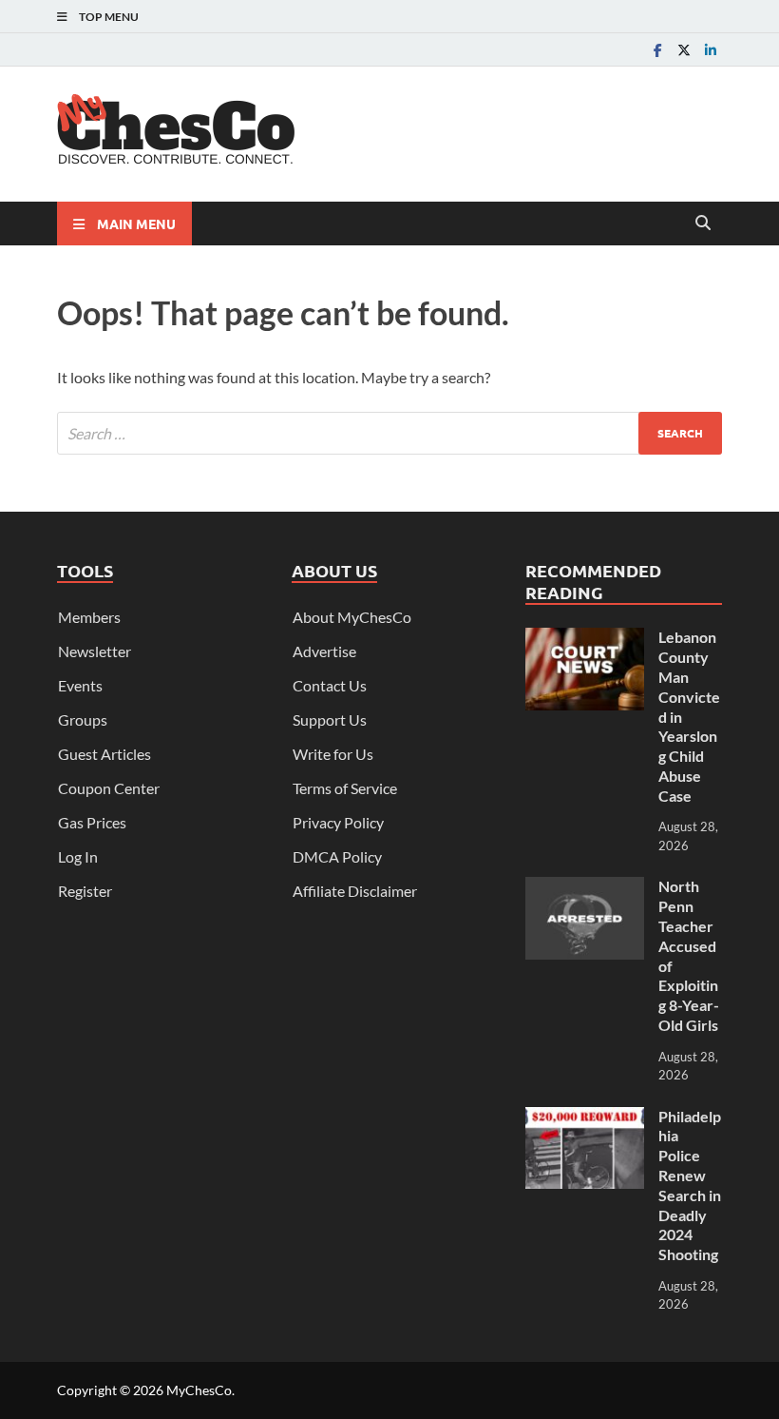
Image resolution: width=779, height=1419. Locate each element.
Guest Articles (104, 754)
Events (80, 685)
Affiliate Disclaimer (355, 891)
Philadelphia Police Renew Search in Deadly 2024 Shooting (689, 1185)
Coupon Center (109, 788)
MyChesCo (199, 1390)
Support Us (330, 719)
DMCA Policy (337, 856)
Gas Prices (92, 822)
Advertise (324, 651)
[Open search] (703, 223)
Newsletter (94, 651)
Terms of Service (345, 788)
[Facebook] (657, 50)
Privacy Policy (338, 822)
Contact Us (330, 685)
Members (89, 617)
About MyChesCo (352, 617)
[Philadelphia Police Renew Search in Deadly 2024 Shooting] (584, 1118)
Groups (82, 719)
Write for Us (333, 754)
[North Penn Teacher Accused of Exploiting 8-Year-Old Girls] (584, 888)
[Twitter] (684, 50)
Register (85, 891)
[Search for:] (389, 433)
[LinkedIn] (710, 50)
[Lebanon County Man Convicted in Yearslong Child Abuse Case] (584, 639)
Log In (78, 856)
